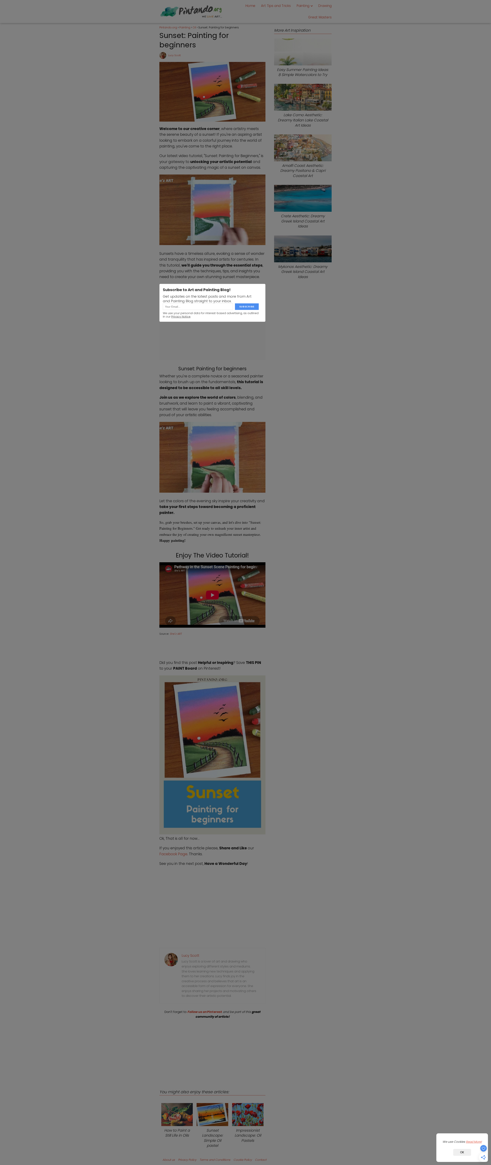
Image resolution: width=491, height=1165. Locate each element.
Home (250, 5)
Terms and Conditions (214, 1160)
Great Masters (320, 17)
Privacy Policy (187, 1160)
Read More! (474, 1142)
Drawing (325, 5)
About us (168, 1160)
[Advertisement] (212, 1051)
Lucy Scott (174, 55)
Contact (260, 1160)
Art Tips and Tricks (276, 5)
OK (462, 1152)
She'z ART (176, 634)
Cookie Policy (242, 1160)
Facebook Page (173, 854)
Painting (303, 5)
